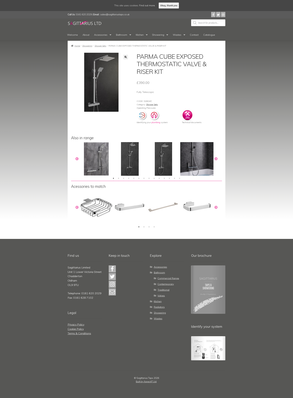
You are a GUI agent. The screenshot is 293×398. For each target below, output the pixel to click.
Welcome (72, 34)
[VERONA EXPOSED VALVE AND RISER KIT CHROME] (130, 159)
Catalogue (209, 34)
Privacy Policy (76, 324)
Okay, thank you (168, 5)
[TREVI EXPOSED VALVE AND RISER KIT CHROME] (163, 159)
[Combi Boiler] (142, 115)
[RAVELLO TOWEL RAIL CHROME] (163, 207)
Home (77, 45)
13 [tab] (174, 178)
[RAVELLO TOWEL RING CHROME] (130, 207)
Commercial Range (168, 278)
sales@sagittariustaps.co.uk (115, 14)
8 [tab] (149, 178)
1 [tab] (113, 178)
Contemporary (166, 284)
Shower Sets (100, 45)
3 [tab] (123, 178)
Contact (194, 34)
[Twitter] (218, 14)
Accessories (100, 34)
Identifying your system (152, 122)
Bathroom (121, 34)
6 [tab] (139, 178)
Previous (77, 159)
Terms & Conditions (79, 333)
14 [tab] (179, 178)
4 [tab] (128, 178)
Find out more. (147, 5)
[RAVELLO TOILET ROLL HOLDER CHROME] (197, 207)
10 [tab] (159, 178)
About (86, 34)
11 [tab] (164, 178)
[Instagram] (223, 14)
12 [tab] (169, 178)
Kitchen (140, 34)
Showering (158, 34)
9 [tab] (154, 178)
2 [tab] (118, 178)
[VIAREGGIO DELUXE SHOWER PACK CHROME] (96, 159)
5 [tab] (133, 178)
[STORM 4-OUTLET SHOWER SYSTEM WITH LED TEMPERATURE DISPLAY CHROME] (197, 159)
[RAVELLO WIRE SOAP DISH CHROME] (96, 207)
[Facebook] (213, 14)
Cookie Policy (76, 329)
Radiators (159, 307)
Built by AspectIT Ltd (146, 381)
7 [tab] (144, 178)
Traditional (163, 289)
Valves (161, 295)
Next (216, 159)
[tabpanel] (96, 159)
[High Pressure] (154, 115)
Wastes (177, 34)
